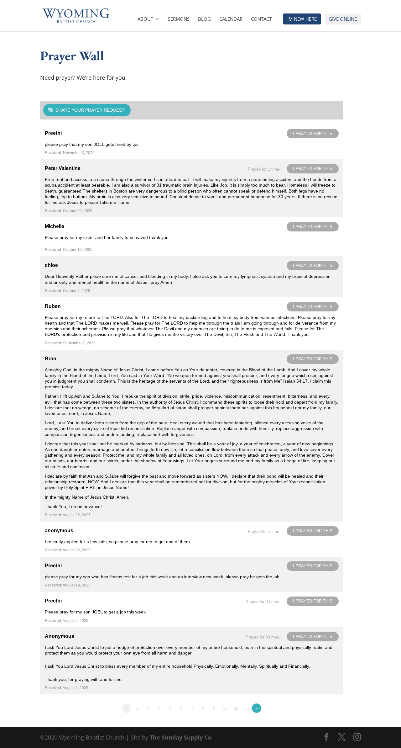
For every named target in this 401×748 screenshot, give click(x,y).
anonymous (59, 530)
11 (236, 708)
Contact (261, 19)
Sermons (179, 19)
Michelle (54, 226)
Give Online (343, 19)
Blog (204, 19)
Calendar (230, 19)
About (145, 19)
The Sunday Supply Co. (181, 737)
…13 (247, 708)
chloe (51, 265)
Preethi (53, 133)
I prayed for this (312, 133)
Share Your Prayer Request (90, 110)
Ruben (53, 306)
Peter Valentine (63, 168)
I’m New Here (301, 19)
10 (225, 708)
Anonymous (59, 636)
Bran (50, 358)
